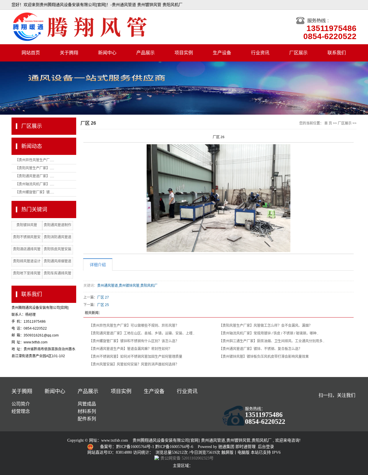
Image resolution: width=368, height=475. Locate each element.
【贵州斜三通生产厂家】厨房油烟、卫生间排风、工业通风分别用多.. (271, 341)
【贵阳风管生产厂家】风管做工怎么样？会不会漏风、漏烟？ (265, 326)
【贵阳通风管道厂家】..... (34, 176)
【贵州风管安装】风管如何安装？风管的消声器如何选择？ (134, 364)
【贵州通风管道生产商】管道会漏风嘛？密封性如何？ (130, 349)
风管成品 (87, 403)
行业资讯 (260, 52)
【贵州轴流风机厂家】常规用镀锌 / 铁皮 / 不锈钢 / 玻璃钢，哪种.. (268, 333)
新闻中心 (107, 52)
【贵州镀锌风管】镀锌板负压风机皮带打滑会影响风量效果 (264, 357)
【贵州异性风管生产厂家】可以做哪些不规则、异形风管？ (134, 326)
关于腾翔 (69, 52)
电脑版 (243, 452)
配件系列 (87, 418)
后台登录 (266, 447)
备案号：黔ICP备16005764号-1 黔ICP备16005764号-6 (147, 447)
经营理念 (21, 411)
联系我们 (336, 52)
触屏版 (227, 452)
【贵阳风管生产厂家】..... (34, 168)
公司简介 (21, 403)
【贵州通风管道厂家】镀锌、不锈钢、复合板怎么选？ (260, 349)
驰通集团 (226, 447)
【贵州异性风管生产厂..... (34, 160)
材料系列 (87, 411)
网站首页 (31, 52)
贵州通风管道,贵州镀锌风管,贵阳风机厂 (127, 286)
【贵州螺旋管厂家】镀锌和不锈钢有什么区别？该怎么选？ (134, 341)
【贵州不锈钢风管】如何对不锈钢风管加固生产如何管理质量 (135, 357)
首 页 (328, 123)
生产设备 (222, 52)
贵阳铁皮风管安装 (57, 249)
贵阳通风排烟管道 (57, 261)
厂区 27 (103, 297)
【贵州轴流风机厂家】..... (34, 184)
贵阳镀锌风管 (26, 225)
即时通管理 (245, 447)
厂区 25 (103, 305)
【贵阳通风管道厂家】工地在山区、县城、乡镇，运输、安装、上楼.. (141, 333)
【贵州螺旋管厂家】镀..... (34, 192)
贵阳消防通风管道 (57, 237)
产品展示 (145, 52)
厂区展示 (298, 52)
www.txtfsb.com (114, 440)
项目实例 (184, 52)
